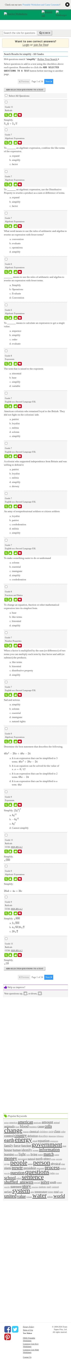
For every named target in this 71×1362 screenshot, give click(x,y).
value (21, 1196)
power (17, 1167)
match (49, 1154)
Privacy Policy (28, 1327)
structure (35, 1187)
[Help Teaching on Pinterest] (7, 1337)
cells (48, 1126)
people (18, 1162)
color (63, 1132)
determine (52, 1136)
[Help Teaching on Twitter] (15, 1329)
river (57, 1173)
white (50, 1196)
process (52, 1167)
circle (50, 1132)
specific (7, 1187)
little (28, 1155)
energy (23, 1139)
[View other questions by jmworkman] (10, 272)
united (10, 1196)
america (13, 1122)
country (20, 1135)
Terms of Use (28, 1330)
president (29, 1168)
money (10, 1158)
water (39, 1195)
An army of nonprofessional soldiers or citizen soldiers (32, 511)
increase (35, 1150)
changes (26, 1132)
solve (45, 1182)
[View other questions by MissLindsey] (10, 143)
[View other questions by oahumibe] (10, 805)
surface (8, 1191)
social (37, 1182)
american (25, 1121)
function (26, 1145)
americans (37, 1123)
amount (47, 1122)
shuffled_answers (19, 1182)
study (49, 1187)
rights (52, 1173)
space (59, 1182)
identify (26, 1150)
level (16, 1155)
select (18, 1178)
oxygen (7, 1164)
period (30, 1164)
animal (57, 1122)
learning (9, 1154)
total (56, 1191)
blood (24, 1126)
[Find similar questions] (6, 115)
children (43, 1131)
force (17, 1145)
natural (31, 1158)
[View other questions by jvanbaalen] (10, 406)
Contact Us (27, 1357)
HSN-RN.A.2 (17, 847)
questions (37, 1171)
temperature (41, 1191)
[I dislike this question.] (20, 115)
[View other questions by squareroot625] (10, 115)
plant (63, 1164)
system (21, 1190)
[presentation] (10, 123)
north (39, 1159)
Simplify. (12, 810)
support (55, 1187)
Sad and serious (12, 699)
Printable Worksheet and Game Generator (41, 4)
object (47, 1158)
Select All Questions (18, 95)
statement (16, 1186)
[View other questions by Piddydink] (10, 364)
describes (43, 1135)
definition (32, 1135)
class (57, 1131)
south (53, 1182)
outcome (59, 1159)
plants (7, 1168)
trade (61, 1192)
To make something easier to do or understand (27, 558)
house (8, 1150)
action (6, 1123)
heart (64, 1146)
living (33, 1154)
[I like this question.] (16, 115)
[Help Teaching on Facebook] (7, 1329)
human (17, 1150)
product (63, 1168)
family (8, 1145)
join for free (41, 45)
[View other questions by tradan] (10, 913)
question (17, 1172)
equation (44, 1140)
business (33, 1127)
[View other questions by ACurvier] (10, 741)
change (13, 1130)
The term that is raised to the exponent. (24, 368)
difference (60, 1136)
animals (9, 1126)
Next (47, 81)
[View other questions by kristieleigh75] (10, 226)
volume (29, 1197)
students (42, 1187)
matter (56, 1155)
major (40, 1154)
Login (26, 45)
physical (56, 1163)
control (9, 1136)
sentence (33, 1176)
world (59, 1196)
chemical (34, 1131)
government (47, 1144)
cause (40, 1126)
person (41, 1162)
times (50, 1191)
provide (7, 1173)
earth (9, 1140)
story (26, 1186)
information (49, 1149)
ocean (53, 1159)
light (22, 1154)
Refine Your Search (47, 59)
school (10, 1177)
